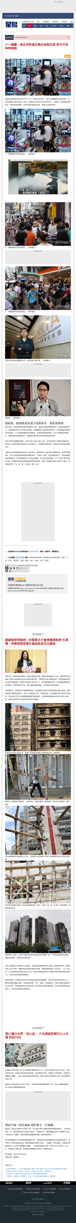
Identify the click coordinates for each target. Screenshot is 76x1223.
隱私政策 (37, 1189)
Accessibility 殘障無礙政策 (15, 1189)
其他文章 (9, 37)
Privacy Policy (30, 1189)
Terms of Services (28, 1192)
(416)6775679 (33, 551)
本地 (46, 26)
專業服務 (55, 22)
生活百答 (53, 26)
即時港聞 (12, 32)
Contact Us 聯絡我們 (50, 1189)
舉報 (68, 56)
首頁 (24, 26)
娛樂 (67, 26)
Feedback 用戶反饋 (49, 1192)
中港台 (61, 26)
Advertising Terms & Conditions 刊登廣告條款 (38, 1203)
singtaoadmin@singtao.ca (38, 1210)
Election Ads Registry (38, 1199)
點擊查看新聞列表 (21, 37)
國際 (35, 26)
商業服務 (64, 22)
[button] (71, 22)
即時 (29, 26)
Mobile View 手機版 (38, 1214)
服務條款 (36, 1192)
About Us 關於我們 (65, 1189)
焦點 (41, 26)
